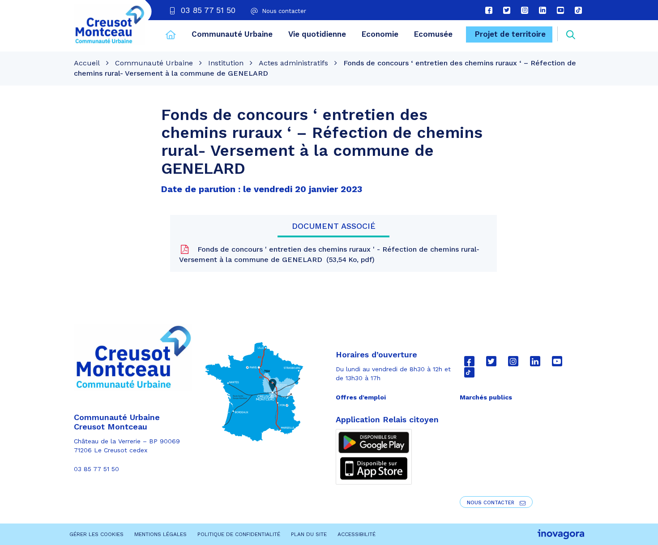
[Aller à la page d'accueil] (171, 35)
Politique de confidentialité (238, 534)
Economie (380, 34)
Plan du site (309, 534)
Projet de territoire (510, 34)
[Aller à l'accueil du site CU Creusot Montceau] (109, 24)
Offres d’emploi (361, 397)
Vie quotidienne (317, 34)
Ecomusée (433, 34)
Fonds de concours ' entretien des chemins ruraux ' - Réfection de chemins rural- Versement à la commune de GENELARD (329, 254)
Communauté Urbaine (232, 34)
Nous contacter (491, 503)
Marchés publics (486, 397)
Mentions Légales (160, 534)
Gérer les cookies (96, 534)
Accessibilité (357, 534)
